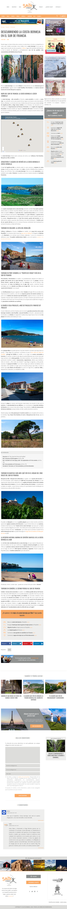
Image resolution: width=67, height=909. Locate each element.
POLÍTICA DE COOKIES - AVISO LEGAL (57, 902)
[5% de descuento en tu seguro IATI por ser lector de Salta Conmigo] (22, 21)
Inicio (8, 7)
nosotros (10, 896)
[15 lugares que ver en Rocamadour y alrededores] (55, 687)
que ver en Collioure (26, 233)
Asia (34, 16)
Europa (12, 16)
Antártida (30, 16)
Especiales (58, 7)
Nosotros (14, 7)
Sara (8, 39)
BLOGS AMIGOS (33, 886)
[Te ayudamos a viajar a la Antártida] (55, 66)
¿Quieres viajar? (49, 7)
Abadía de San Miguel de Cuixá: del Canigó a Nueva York (11, 697)
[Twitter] (62, 16)
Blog (20, 7)
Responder (40, 820)
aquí (28, 622)
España (3, 16)
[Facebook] (61, 16)
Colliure (24, 48)
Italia (8, 16)
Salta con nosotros (36, 726)
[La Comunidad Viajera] (58, 880)
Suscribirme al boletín (33, 882)
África (17, 16)
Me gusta (35, 876)
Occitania (12, 27)
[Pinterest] (66, 16)
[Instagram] (64, 16)
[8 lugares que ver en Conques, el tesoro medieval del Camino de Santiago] (33, 687)
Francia (7, 27)
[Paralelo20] (58, 890)
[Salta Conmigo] (9, 880)
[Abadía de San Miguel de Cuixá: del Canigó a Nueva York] (11, 687)
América (23, 16)
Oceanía (39, 16)
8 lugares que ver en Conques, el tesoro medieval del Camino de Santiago (33, 698)
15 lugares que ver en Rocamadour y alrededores (55, 697)
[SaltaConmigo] (30, 7)
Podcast (41, 7)
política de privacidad (23, 777)
